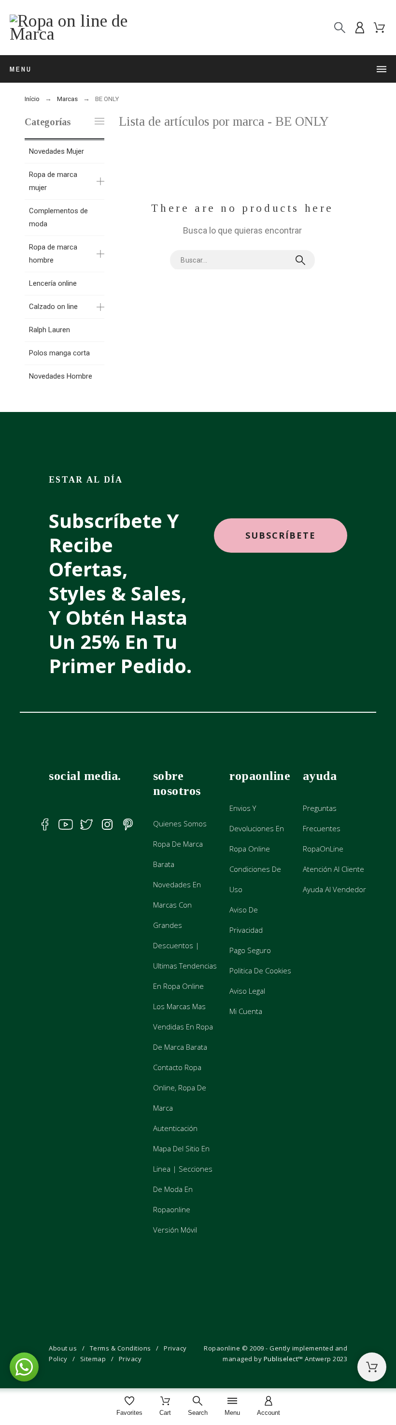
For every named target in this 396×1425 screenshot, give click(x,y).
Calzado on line (53, 306)
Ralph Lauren (49, 329)
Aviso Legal (247, 991)
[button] (280, 535)
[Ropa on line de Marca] (72, 28)
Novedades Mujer (56, 151)
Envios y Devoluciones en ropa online (256, 828)
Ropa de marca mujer (53, 181)
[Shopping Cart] (371, 1366)
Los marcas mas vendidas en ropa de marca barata (183, 1026)
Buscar (303, 260)
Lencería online (53, 283)
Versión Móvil (175, 1229)
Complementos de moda (58, 217)
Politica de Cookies (260, 970)
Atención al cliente (333, 869)
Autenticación (175, 1128)
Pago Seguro (250, 950)
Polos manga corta (59, 353)
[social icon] (44, 824)
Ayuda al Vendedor (334, 889)
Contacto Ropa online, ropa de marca (179, 1087)
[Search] (340, 28)
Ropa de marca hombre (53, 253)
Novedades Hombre (60, 376)
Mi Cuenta (245, 1011)
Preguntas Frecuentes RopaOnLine (323, 828)
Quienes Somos (180, 823)
